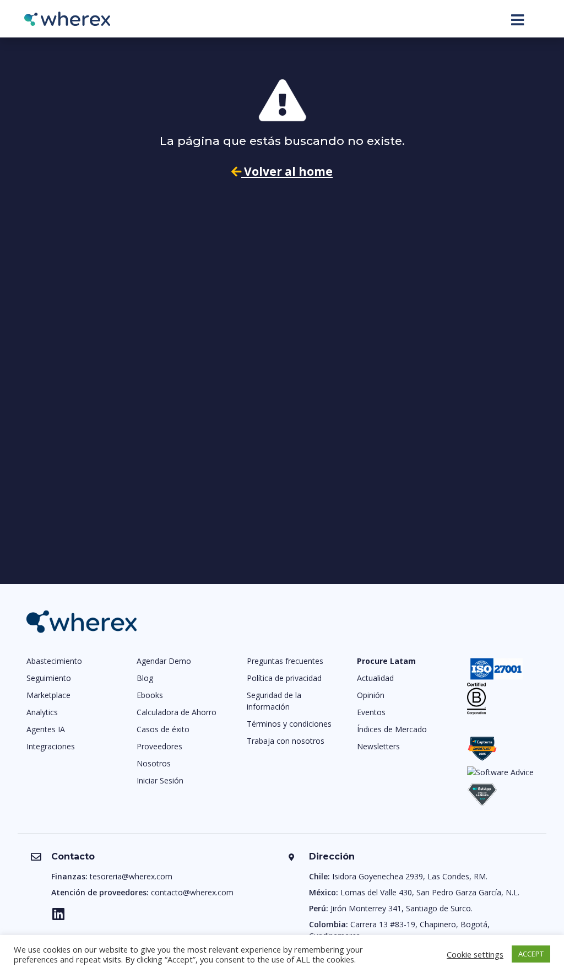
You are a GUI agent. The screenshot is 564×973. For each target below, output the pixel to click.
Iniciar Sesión (160, 780)
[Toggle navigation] (517, 20)
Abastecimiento (54, 661)
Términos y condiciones (289, 723)
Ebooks (150, 695)
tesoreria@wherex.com (131, 876)
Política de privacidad (284, 678)
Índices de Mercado (392, 729)
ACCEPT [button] (531, 954)
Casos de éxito (163, 729)
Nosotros (154, 763)
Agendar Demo (164, 661)
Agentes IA (45, 729)
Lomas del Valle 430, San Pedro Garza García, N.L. (429, 892)
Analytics (42, 712)
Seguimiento (48, 678)
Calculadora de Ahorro (176, 712)
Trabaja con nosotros (285, 741)
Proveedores (159, 746)
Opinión (370, 695)
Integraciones (50, 746)
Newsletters (378, 746)
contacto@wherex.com (192, 892)
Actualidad (375, 678)
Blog (145, 678)
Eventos (371, 712)
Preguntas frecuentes (285, 661)
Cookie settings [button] (475, 954)
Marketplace (48, 695)
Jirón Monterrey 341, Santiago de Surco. (401, 908)
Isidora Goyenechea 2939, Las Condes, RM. (409, 876)
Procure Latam (386, 661)
